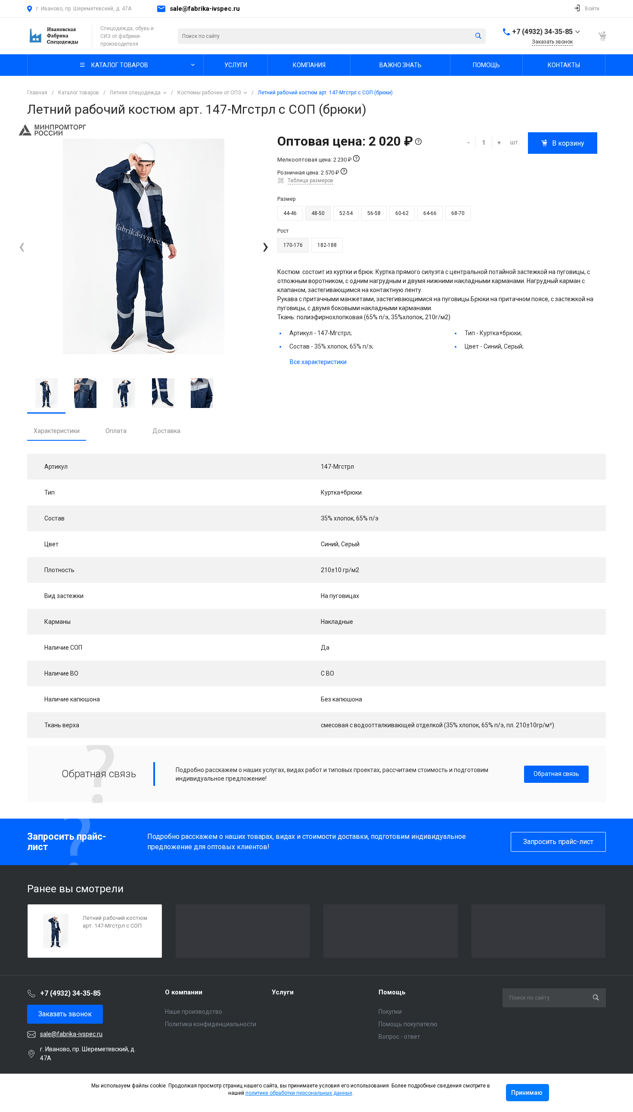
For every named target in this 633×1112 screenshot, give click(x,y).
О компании (183, 992)
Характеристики (57, 430)
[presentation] (22, 246)
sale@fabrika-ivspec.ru (205, 8)
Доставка (166, 430)
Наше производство (193, 1011)
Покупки (390, 1011)
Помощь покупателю (408, 1024)
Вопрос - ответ (399, 1036)
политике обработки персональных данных (298, 1093)
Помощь (392, 992)
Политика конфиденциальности (210, 1024)
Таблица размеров (310, 181)
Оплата (116, 430)
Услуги (283, 992)
